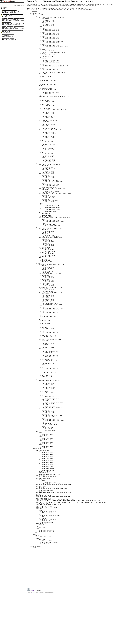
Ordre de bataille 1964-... (8, 32)
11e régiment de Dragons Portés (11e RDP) (14, 18)
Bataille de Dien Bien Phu (9, 27)
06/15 (79, 8)
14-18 (4, 8)
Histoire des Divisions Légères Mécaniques (13, 28)
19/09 (46, 9)
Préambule (5, 7)
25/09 (63, 9)
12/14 (61, 8)
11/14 (58, 8)
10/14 (55, 8)
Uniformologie (6, 35)
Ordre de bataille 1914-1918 (10, 10)
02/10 (84, 9)
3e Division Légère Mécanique (11, 19)
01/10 (81, 9)
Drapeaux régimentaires (8, 38)
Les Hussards (6, 31)
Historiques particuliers (8, 15)
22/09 (54, 9)
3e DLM (5, 16)
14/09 (31, 9)
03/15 (70, 8)
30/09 (78, 9)
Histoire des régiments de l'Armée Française (13, 14)
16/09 (37, 9)
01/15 (64, 8)
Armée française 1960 (8, 34)
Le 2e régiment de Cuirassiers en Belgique (14, 20)
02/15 (67, 8)
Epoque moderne (7, 22)
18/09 (43, 9)
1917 (40, 8)
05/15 (76, 8)
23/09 (57, 9)
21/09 (52, 9)
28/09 (72, 9)
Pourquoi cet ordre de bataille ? (10, 12)
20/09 (49, 9)
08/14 (49, 8)
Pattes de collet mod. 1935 (9, 39)
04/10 (90, 9)
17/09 (40, 9)
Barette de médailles (8, 36)
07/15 (82, 8)
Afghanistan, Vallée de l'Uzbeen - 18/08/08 (14, 23)
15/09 (34, 9)
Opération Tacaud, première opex (12, 24)
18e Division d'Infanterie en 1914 (11, 11)
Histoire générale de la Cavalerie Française (13, 30)
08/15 (85, 8)
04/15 (73, 8)
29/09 (75, 9)
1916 (37, 8)
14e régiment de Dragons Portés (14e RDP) (13, 26)
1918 (43, 8)
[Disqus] (77, 567)
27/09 (69, 9)
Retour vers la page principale (19, 5)
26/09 (66, 9)
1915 (35, 8)
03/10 (87, 9)
